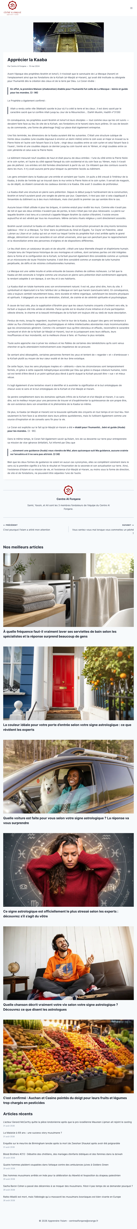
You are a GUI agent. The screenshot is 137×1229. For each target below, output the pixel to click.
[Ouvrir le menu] (131, 8)
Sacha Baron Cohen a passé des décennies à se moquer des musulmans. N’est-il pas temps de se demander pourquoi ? (68, 1186)
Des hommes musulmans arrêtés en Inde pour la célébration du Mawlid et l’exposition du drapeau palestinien (62, 1175)
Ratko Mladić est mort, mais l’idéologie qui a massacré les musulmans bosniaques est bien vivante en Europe (62, 1196)
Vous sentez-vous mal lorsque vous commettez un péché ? (103, 529)
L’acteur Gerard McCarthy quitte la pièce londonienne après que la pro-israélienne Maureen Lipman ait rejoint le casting (67, 1122)
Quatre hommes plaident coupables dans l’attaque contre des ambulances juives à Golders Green (56, 1164)
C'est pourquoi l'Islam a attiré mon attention (26, 527)
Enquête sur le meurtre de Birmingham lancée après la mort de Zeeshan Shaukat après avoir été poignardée (61, 1143)
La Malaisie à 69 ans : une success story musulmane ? (32, 1132)
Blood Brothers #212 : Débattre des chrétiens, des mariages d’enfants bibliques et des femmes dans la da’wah (63, 1154)
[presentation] (68, 590)
